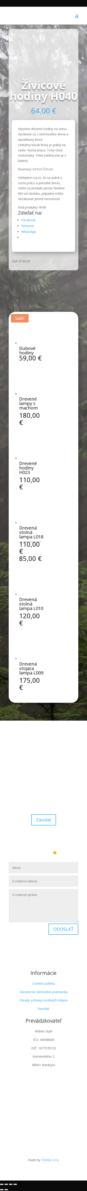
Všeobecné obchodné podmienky (44, 992)
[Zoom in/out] (15, 1184)
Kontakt (43, 1009)
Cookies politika (43, 983)
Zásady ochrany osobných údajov (43, 1000)
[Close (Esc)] (2, 1184)
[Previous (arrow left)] (2, 1189)
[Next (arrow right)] (6, 1189)
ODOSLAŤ (63, 929)
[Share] (6, 1184)
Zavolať (43, 820)
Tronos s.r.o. (50, 1160)
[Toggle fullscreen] (10, 1184)
